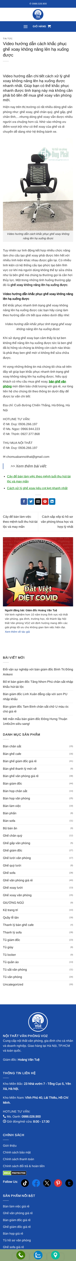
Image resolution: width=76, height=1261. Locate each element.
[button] (25, 26)
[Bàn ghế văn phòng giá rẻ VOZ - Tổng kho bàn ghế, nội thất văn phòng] (38, 14)
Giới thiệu (10, 1145)
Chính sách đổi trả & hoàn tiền (24, 1166)
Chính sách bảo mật (17, 1152)
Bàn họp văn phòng (16, 798)
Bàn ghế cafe (12, 753)
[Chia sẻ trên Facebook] (24, 501)
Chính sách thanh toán (18, 1159)
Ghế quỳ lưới (12, 865)
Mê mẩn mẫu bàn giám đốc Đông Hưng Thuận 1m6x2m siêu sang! (35, 721)
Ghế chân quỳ (12, 835)
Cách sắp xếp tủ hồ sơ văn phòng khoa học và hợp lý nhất (57, 521)
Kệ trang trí (10, 910)
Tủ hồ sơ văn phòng (17, 1240)
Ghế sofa (9, 872)
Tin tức (8, 38)
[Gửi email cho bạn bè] (38, 501)
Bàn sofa (9, 820)
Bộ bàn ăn (10, 828)
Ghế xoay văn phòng (17, 895)
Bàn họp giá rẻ (13, 1233)
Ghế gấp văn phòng (16, 843)
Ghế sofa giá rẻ (13, 1247)
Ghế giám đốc (12, 850)
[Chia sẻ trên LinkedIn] (52, 501)
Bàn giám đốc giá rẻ (17, 1220)
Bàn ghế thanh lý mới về (20, 768)
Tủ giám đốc (11, 940)
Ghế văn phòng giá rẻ (18, 880)
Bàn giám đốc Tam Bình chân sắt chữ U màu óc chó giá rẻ (36, 709)
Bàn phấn (9, 813)
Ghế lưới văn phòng (17, 858)
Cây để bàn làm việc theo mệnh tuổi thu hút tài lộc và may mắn (20, 521)
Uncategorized (13, 984)
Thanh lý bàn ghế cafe (18, 924)
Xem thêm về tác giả (17, 631)
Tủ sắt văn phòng (15, 969)
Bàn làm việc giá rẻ (16, 1206)
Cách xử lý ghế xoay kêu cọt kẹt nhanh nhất (37, 488)
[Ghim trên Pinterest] (45, 501)
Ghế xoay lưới (13, 887)
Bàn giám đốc (12, 783)
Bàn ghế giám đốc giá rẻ (20, 761)
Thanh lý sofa (12, 932)
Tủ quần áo (11, 962)
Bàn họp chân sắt (15, 791)
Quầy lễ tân (11, 917)
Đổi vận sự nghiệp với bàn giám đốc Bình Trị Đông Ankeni (38, 672)
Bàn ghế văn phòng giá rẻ (21, 776)
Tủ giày (8, 947)
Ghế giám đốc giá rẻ (17, 1226)
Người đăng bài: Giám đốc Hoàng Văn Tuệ (31, 610)
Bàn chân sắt (12, 746)
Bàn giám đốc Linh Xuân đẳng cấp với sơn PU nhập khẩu (35, 696)
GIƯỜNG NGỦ (13, 902)
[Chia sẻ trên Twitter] (31, 501)
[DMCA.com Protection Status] (15, 1172)
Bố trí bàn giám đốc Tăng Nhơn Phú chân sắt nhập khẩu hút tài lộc (38, 684)
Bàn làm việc (12, 806)
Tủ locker (9, 954)
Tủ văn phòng (12, 977)
